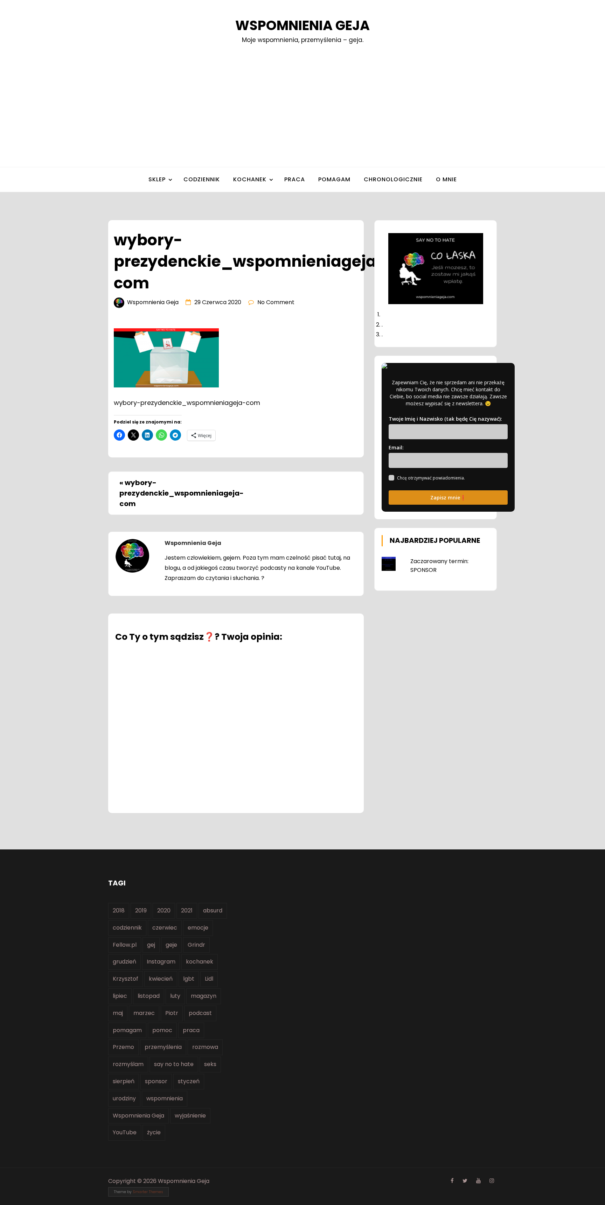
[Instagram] (492, 1180)
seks (210, 1064)
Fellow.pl (125, 945)
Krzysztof (125, 979)
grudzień (124, 962)
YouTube (125, 1132)
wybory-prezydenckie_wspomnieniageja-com (181, 493)
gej (151, 945)
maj (118, 1013)
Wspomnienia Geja (302, 25)
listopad (149, 996)
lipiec (120, 996)
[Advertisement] (302, 97)
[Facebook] (452, 1180)
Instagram (161, 962)
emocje (198, 928)
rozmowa (205, 1047)
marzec (144, 1013)
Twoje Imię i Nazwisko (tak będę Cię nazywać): (445, 418)
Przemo (123, 1047)
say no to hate (174, 1064)
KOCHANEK (249, 179)
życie (154, 1132)
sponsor (156, 1081)
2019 (141, 910)
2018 (119, 910)
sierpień (123, 1081)
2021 (187, 910)
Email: (396, 447)
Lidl (209, 979)
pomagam (334, 179)
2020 (164, 910)
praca (294, 179)
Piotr (171, 1013)
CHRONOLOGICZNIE (393, 179)
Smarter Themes (148, 1192)
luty (175, 996)
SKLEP (157, 179)
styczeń (189, 1081)
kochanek (199, 962)
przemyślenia (163, 1047)
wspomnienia (164, 1098)
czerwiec (164, 928)
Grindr (196, 945)
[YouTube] (478, 1180)
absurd (212, 910)
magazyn (203, 996)
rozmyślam (128, 1064)
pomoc (162, 1030)
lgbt (188, 979)
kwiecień (161, 979)
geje (171, 945)
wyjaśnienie (190, 1116)
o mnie (446, 179)
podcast (200, 1013)
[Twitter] (465, 1180)
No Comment (275, 302)
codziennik (201, 179)
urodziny (124, 1098)
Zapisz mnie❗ (448, 497)
